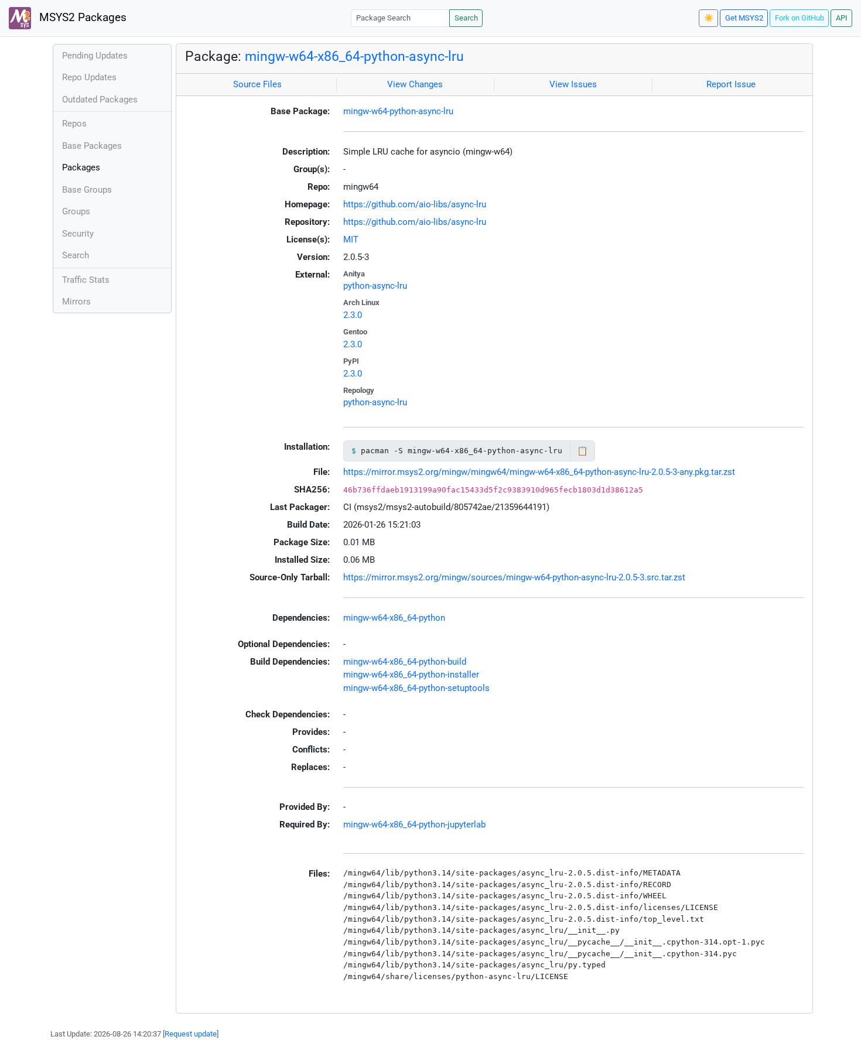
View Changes (415, 84)
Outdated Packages (100, 99)
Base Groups (87, 189)
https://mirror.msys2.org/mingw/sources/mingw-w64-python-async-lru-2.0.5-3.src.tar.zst (514, 577)
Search (466, 17)
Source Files (257, 84)
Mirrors (76, 301)
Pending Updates (95, 55)
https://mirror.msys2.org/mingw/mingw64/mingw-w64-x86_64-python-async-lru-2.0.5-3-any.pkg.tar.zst (539, 472)
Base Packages (92, 146)
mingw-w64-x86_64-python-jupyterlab (414, 824)
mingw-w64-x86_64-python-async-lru (354, 56)
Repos (74, 123)
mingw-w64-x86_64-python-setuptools (416, 688)
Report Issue (731, 84)
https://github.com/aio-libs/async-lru (414, 204)
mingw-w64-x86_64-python (394, 618)
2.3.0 (352, 315)
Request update (191, 1033)
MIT (350, 239)
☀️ (708, 17)
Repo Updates (89, 77)
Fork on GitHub (799, 17)
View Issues (573, 84)
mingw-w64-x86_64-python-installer (411, 674)
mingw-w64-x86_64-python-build (404, 661)
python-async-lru (375, 285)
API (842, 17)
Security (78, 233)
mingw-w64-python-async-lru (398, 111)
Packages (81, 167)
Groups (76, 211)
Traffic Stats (86, 280)
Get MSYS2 (744, 17)
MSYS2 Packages (81, 17)
